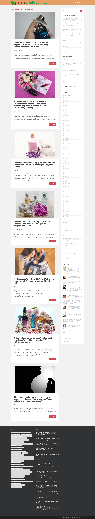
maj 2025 (67, 133)
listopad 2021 (67, 166)
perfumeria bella (14, 458)
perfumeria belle (21, 458)
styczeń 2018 (67, 209)
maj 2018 (67, 199)
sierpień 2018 (67, 191)
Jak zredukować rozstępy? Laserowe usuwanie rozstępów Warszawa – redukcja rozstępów (72, 50)
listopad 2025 (67, 118)
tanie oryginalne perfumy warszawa (17, 479)
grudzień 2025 (68, 115)
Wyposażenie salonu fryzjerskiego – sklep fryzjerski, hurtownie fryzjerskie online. (47, 472)
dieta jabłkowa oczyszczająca (25, 432)
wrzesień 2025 (68, 123)
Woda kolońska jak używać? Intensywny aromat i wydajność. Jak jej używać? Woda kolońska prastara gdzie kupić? (33, 399)
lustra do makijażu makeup (16, 453)
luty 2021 (66, 178)
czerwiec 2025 (68, 130)
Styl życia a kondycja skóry (70, 243)
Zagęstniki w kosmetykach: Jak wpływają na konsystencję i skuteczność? (74, 268)
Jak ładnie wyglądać (69, 233)
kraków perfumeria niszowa (28, 443)
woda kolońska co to (28, 481)
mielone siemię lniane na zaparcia (17, 455)
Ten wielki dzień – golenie (41, 475)
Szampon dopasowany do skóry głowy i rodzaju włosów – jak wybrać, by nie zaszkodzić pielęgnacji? (72, 325)
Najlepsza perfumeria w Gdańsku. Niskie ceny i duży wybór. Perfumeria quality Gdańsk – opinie (34, 281)
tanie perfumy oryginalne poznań (17, 481)
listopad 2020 (67, 183)
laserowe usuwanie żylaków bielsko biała (18, 451)
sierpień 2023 (67, 153)
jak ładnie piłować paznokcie (16, 443)
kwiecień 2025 (68, 135)
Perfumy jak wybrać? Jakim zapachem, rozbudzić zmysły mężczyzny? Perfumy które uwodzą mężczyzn (72, 29)
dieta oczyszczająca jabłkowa (26, 434)
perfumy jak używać (26, 470)
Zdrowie (66, 258)
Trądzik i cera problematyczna (71, 245)
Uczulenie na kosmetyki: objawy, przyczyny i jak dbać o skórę (72, 75)
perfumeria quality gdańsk (27, 466)
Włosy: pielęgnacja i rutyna (70, 253)
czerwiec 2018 (68, 196)
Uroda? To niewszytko (69, 250)
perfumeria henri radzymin (16, 462)
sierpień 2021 (67, 171)
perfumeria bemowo (29, 458)
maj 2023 (67, 156)
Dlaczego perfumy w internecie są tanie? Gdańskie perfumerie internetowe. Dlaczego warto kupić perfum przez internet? (47, 468)
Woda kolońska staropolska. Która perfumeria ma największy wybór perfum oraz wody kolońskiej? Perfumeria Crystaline (46, 433)
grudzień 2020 (68, 181)
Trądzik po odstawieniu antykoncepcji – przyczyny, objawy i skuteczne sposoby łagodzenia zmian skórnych (72, 297)
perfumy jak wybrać (14, 472)
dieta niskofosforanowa (15, 434)
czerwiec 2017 (68, 214)
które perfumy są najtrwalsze (16, 445)
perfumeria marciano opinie (16, 466)
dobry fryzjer (29, 436)
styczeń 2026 (67, 113)
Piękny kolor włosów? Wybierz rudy (70, 23)
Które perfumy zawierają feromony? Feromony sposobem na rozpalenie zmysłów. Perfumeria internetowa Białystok (72, 19)
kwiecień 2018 (68, 201)
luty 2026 (66, 110)
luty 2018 (66, 206)
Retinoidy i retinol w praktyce (71, 240)
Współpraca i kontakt (77, 2)
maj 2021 (67, 173)
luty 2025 (66, 140)
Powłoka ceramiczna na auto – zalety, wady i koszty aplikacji (74, 286)
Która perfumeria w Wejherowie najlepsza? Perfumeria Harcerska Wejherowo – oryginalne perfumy (47, 482)
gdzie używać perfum (22, 438)
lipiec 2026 (67, 97)
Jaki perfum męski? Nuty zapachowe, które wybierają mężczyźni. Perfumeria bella (47, 444)
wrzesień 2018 (68, 188)
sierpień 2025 (67, 125)
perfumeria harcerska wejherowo (17, 460)
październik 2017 (68, 211)
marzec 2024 (67, 145)
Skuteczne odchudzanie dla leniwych (43, 452)
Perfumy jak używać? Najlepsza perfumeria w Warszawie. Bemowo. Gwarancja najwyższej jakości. (34, 164)
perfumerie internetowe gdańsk (17, 468)
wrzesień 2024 (68, 143)
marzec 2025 (67, 138)
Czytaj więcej (52, 63)
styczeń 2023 (67, 161)
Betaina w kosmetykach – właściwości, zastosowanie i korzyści (71, 71)
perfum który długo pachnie (16, 470)
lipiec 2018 (67, 194)
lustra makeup (24, 453)
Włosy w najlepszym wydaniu (42, 440)
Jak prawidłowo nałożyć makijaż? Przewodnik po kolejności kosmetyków (74, 316)
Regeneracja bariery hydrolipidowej (72, 238)
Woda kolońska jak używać (16, 483)
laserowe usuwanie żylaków (16, 449)
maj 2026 (67, 102)
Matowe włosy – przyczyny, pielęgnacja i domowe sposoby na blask (75, 277)
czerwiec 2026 (68, 100)
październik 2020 (68, 186)
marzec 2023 (67, 158)
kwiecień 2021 (68, 176)
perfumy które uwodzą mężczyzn (25, 472)
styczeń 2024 (67, 148)
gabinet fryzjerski (14, 438)
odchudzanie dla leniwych (16, 457)
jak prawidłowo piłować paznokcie (17, 441)
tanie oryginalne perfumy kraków (17, 477)
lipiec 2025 (67, 128)
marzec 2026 (67, 107)
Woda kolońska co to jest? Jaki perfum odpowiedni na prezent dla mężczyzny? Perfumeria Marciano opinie (31, 44)
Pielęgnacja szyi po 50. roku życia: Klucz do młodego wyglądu (72, 64)
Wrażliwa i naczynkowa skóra (71, 256)
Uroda (66, 248)
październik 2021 (68, 168)
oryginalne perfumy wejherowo (27, 457)
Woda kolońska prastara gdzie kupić (17, 485)
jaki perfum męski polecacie (24, 440)
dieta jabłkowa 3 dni (14, 432)
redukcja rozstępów (25, 473)
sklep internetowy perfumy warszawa (18, 475)
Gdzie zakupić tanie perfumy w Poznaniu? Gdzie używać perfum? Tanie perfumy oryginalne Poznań (32, 223)
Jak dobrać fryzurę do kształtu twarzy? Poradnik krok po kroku (74, 307)
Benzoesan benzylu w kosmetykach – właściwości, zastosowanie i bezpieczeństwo (72, 67)
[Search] (81, 11)
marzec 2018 (67, 204)
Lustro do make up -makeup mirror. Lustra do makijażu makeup (47, 494)
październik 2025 (68, 120)
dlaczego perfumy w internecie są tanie (18, 436)
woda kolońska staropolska (16, 487)
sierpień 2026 (67, 95)
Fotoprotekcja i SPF (69, 230)
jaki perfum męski (14, 440)
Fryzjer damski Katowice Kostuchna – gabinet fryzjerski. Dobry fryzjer (47, 455)
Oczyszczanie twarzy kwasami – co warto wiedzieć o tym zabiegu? (71, 60)
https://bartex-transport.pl (68, 25)
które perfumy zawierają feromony (17, 447)
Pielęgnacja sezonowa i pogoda (71, 235)
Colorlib (71, 517)
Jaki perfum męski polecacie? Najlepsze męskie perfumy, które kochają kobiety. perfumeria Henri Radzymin (46, 463)
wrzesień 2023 (68, 150)
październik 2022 (68, 163)
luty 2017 (66, 216)
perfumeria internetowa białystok (17, 464)
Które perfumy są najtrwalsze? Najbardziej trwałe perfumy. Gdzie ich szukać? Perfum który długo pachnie (33, 340)
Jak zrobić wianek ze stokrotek (42, 497)
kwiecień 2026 (68, 105)
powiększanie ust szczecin (16, 473)
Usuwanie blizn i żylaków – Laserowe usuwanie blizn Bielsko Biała (47, 459)
